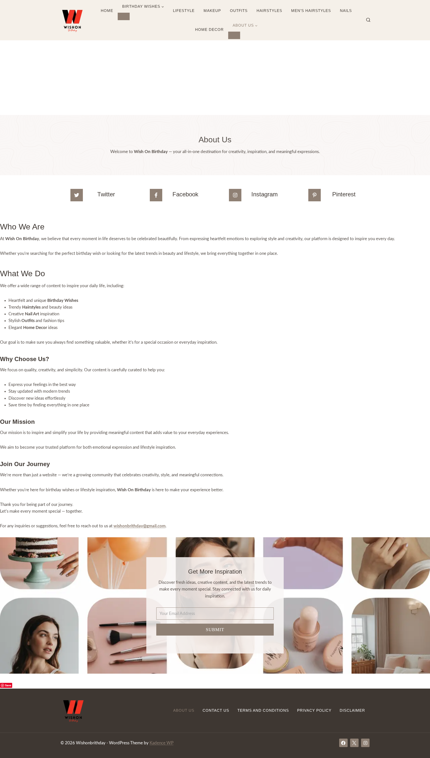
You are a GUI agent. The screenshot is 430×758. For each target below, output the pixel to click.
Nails (346, 10)
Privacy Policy (314, 710)
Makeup (212, 10)
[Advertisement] (215, 77)
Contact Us (216, 710)
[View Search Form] (368, 20)
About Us (183, 710)
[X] (354, 743)
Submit (215, 629)
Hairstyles (269, 10)
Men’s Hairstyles (311, 10)
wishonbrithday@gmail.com (139, 526)
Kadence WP (161, 743)
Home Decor (209, 29)
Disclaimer (352, 710)
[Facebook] (343, 743)
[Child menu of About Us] (234, 35)
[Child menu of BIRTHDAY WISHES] (124, 16)
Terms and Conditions (263, 710)
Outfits (239, 10)
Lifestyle (184, 10)
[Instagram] (365, 743)
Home (107, 10)
